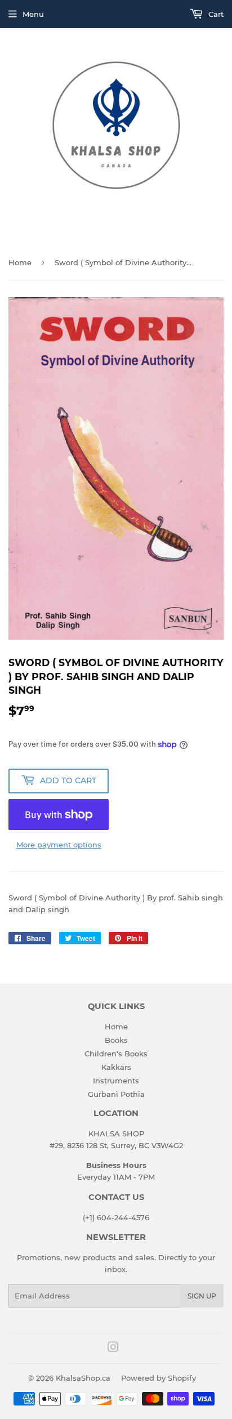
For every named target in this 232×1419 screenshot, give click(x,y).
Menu (33, 14)
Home (20, 262)
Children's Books (116, 1053)
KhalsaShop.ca (83, 1377)
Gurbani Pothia (116, 1094)
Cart (215, 14)
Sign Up (202, 1296)
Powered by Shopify (158, 1377)
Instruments (116, 1080)
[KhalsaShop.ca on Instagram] (113, 1348)
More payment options (58, 844)
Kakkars (116, 1067)
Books (116, 1040)
